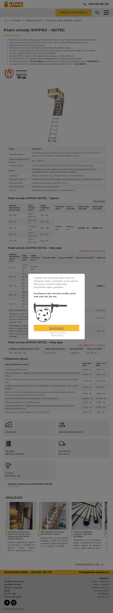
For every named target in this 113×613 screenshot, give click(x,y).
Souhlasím (56, 328)
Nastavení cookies (57, 332)
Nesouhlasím (57, 335)
